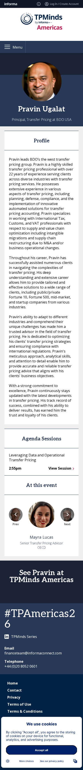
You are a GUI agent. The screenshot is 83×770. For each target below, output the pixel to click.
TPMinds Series (24, 636)
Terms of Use (19, 704)
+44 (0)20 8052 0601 (20, 666)
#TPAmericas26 (39, 619)
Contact (14, 690)
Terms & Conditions (24, 711)
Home (12, 683)
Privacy (13, 697)
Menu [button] (17, 47)
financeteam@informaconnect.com (33, 653)
